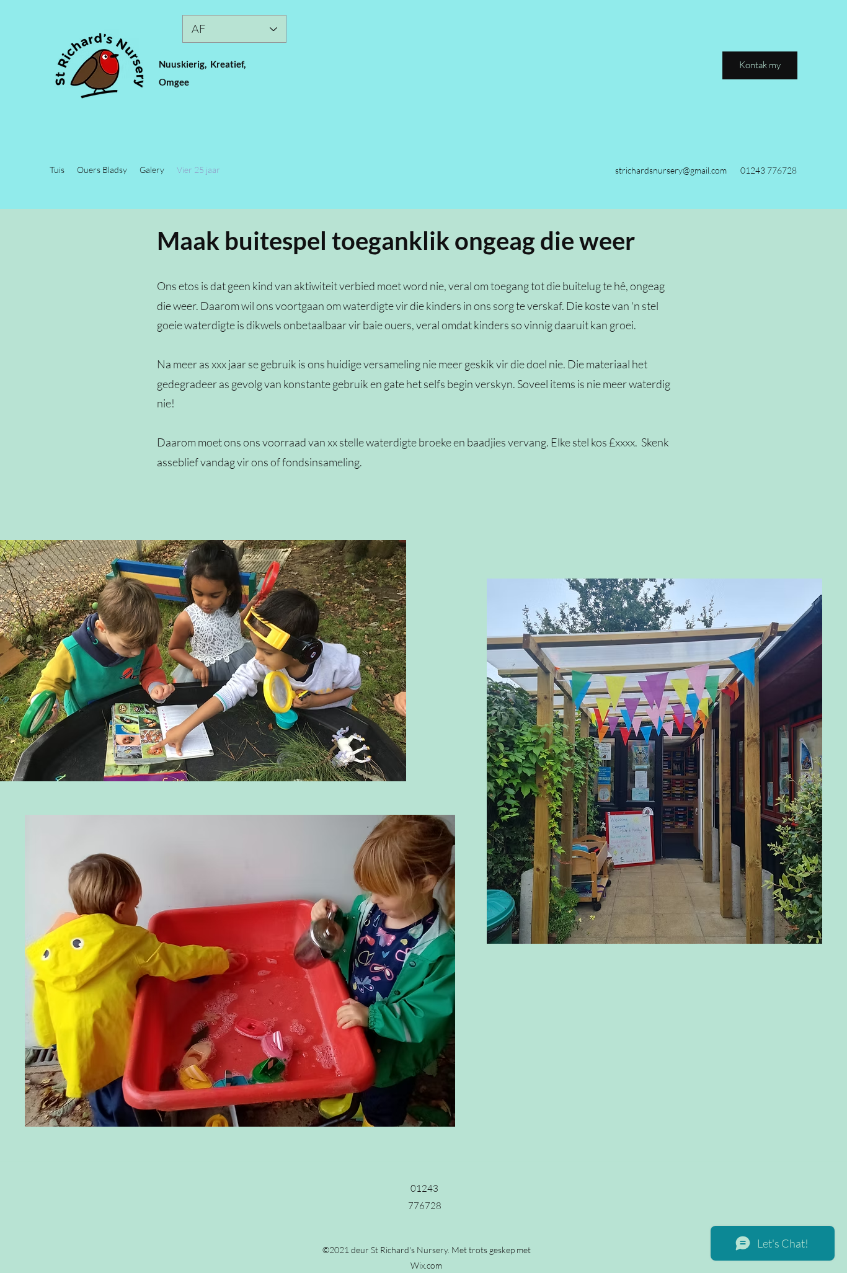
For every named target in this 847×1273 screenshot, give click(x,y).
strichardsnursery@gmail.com (671, 170)
